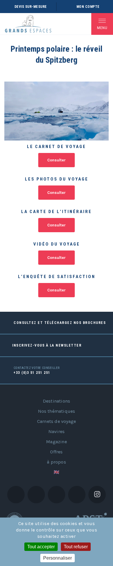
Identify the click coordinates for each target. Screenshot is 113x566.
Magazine (56, 441)
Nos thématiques (56, 411)
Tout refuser (76, 546)
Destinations (56, 401)
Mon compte (88, 7)
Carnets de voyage (56, 421)
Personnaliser (57, 558)
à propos (56, 462)
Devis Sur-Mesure (30, 7)
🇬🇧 (56, 472)
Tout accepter (41, 546)
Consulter (56, 160)
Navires (56, 431)
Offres (56, 452)
